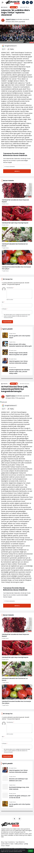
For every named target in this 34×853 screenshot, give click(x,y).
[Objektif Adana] (13, 2)
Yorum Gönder (7, 322)
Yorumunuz (10, 287)
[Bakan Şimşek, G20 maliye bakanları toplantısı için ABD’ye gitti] (17, 344)
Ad (3, 302)
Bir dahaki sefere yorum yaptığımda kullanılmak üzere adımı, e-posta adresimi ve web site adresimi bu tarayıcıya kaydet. (17, 316)
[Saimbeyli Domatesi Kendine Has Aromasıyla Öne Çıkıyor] (17, 261)
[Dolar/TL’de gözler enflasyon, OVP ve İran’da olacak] (17, 795)
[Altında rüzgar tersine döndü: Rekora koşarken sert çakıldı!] (17, 352)
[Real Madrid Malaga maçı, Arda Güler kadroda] (17, 787)
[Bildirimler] (31, 2)
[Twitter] (14, 819)
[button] (27, 2)
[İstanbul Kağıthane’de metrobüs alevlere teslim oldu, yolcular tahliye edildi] (17, 370)
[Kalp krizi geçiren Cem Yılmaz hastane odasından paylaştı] (17, 361)
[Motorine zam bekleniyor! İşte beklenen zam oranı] (17, 778)
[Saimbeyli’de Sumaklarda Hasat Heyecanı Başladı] (17, 194)
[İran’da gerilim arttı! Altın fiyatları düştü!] (17, 335)
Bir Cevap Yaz (7, 279)
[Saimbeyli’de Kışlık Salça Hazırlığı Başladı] (17, 216)
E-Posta (4, 309)
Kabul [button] (30, 851)
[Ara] (23, 2)
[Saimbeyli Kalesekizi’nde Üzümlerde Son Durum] (17, 238)
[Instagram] (19, 819)
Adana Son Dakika (11, 829)
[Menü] (2, 2)
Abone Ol (17, 171)
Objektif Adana (10, 19)
